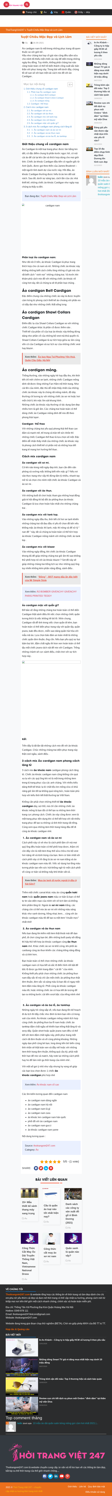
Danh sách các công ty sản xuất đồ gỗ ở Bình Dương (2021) (72, 1213)
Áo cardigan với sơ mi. (41, 110)
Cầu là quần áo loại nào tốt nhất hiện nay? (51, 1211)
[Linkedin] (56, 1476)
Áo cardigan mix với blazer (43, 120)
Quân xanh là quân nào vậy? (72, 1252)
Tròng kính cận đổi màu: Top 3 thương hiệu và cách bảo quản (102, 90)
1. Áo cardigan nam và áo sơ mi (46, 130)
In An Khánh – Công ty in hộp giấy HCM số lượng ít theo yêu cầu (101, 49)
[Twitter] (50, 1476)
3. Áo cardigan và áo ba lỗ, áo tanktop (49, 136)
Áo (45, 12)
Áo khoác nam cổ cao (48, 1084)
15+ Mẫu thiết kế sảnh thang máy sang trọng (29, 1208)
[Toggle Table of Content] (68, 84)
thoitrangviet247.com (44, 1145)
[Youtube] (61, 1476)
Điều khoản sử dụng (95, 1492)
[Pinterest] (67, 1476)
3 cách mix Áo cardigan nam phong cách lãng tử (49, 126)
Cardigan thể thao (39, 104)
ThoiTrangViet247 (15, 30)
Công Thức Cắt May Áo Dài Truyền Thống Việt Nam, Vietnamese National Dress (28, 1261)
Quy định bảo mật (96, 1486)
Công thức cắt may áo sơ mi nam (50, 1253)
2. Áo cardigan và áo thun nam (45, 133)
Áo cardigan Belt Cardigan (45, 95)
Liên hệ (82, 1486)
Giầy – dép (84, 12)
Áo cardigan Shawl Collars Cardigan (49, 98)
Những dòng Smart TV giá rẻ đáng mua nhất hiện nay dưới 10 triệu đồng (102, 70)
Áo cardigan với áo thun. (42, 114)
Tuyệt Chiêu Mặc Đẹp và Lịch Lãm (58, 196)
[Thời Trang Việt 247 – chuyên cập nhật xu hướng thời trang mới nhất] (17, 4)
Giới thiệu (72, 1486)
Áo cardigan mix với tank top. (44, 117)
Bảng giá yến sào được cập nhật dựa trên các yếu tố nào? (101, 134)
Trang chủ (31, 12)
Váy (56, 12)
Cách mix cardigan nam (37, 107)
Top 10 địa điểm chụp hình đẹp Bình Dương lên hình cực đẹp (102, 155)
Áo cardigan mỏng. (42, 101)
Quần (68, 12)
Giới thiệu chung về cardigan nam (42, 88)
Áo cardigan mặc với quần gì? (45, 123)
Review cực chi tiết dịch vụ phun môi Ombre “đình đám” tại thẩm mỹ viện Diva (102, 111)
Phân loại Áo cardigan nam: (43, 92)
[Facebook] (44, 1476)
